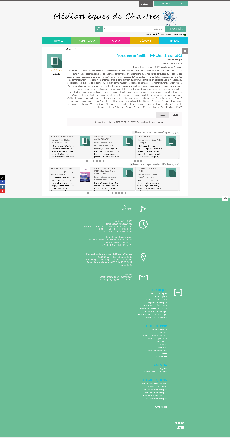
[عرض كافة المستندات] (133, 132)
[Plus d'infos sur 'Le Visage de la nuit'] (171, 172)
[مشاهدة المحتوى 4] (96, 161)
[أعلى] (225, 198)
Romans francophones (105, 122)
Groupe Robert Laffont (143, 66)
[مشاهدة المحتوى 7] (104, 161)
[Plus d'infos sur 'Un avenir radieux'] (85, 174)
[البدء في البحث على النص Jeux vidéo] (99, 29)
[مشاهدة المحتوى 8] (107, 161)
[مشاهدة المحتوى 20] (142, 161)
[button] (54, 61)
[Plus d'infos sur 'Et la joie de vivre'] (85, 141)
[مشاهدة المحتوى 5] (98, 161)
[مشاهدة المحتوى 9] (110, 161)
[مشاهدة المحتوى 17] (134, 161)
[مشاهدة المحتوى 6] (101, 161)
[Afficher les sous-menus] (176, 3)
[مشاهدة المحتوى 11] (116, 161)
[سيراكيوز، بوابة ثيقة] (115, 18)
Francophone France (146, 122)
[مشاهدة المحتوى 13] (122, 161)
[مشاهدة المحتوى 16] (131, 161)
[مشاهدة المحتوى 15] (128, 161)
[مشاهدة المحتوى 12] (119, 161)
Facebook (128, 206)
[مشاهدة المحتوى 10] (113, 161)
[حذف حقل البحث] (104, 29)
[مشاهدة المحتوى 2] (90, 161)
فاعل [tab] (175, 114)
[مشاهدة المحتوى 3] (93, 161)
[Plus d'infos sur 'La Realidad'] (171, 141)
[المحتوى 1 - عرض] (87, 161)
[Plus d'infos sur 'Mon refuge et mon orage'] (128, 141)
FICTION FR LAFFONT (125, 122)
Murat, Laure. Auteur (172, 63)
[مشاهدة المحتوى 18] (136, 161)
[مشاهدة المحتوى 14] (125, 161)
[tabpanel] (115, 121)
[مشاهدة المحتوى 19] (139, 161)
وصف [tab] (162, 114)
